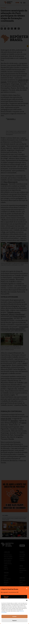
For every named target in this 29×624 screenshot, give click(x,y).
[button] (27, 600)
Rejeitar (14, 620)
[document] (14, 312)
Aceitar (14, 616)
